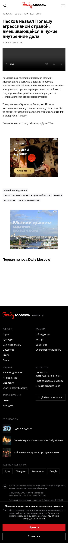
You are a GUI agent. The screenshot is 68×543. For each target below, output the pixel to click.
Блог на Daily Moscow (15, 387)
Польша (58, 195)
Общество (8, 349)
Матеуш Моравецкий (29, 200)
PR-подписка (10, 377)
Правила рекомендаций (50, 380)
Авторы (40, 339)
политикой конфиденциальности (41, 517)
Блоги (6, 360)
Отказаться (34, 536)
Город (6, 334)
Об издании (43, 334)
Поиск (6, 400)
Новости (7, 14)
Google (53, 471)
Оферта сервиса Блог (48, 385)
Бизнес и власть (12, 344)
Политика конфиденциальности (48, 374)
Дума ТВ (46, 123)
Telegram (21, 471)
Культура (8, 339)
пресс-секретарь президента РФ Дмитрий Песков (27, 195)
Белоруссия (9, 200)
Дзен (7, 471)
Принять (34, 527)
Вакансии (41, 344)
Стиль (6, 354)
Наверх (36, 316)
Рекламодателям (12, 372)
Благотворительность (48, 349)
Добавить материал (52, 397)
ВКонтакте (38, 471)
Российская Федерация (15, 190)
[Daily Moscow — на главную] (16, 315)
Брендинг (8, 405)
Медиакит (8, 382)
